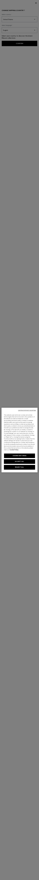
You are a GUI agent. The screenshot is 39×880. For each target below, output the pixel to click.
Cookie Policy (14, 450)
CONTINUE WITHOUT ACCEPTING (27, 410)
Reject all (19, 467)
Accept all (19, 461)
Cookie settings (19, 456)
